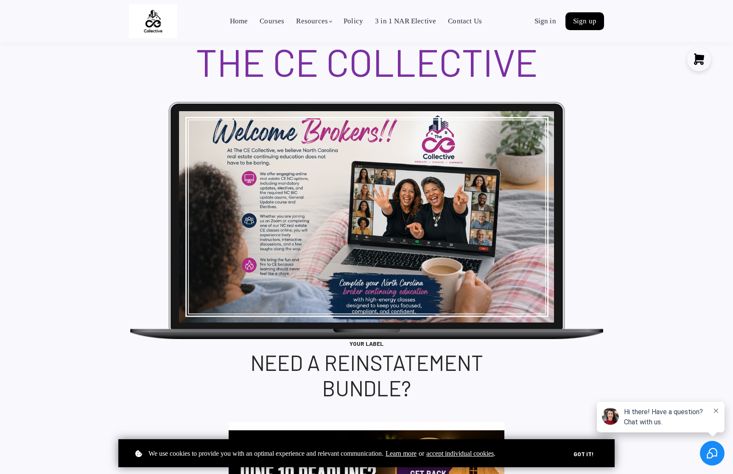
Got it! (584, 453)
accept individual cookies (460, 453)
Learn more (401, 453)
